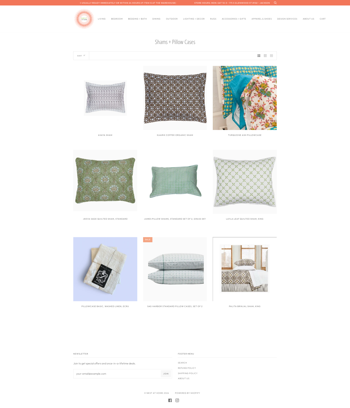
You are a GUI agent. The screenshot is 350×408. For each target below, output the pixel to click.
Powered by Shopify (187, 393)
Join (166, 373)
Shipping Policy (188, 373)
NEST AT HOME (155, 393)
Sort (79, 56)
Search (182, 362)
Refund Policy (187, 368)
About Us (183, 378)
